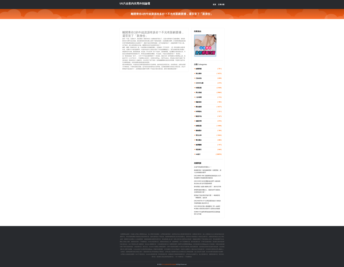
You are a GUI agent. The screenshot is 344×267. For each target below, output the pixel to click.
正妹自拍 (209, 78)
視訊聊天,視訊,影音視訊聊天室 (165, 256)
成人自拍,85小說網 (199, 251)
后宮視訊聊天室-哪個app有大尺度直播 (204, 244)
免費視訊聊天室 (213, 254)
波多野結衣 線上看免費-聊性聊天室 (182, 234)
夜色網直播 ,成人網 (167, 239)
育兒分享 (209, 135)
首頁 (214, 4)
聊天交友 (145, 246)
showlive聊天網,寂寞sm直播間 (214, 251)
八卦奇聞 (209, 97)
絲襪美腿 (209, 69)
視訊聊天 (209, 149)
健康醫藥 (209, 145)
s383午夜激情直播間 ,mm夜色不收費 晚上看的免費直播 (182, 246)
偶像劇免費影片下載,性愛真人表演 (202, 239)
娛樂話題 (209, 126)
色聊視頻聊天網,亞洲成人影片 (134, 251)
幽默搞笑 (209, 102)
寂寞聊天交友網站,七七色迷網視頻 (133, 239)
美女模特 (209, 73)
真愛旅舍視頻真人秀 (165, 241)
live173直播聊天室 (185, 241)
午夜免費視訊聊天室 (163, 244)
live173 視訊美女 (140, 254)
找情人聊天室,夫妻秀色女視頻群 (183, 239)
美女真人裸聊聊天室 (151, 244)
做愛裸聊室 (175, 241)
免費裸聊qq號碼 (125, 234)
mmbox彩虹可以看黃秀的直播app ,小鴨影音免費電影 (148, 249)
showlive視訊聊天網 (151, 254)
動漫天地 (209, 116)
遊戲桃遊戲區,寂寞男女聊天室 (152, 239)
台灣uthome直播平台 (192, 254)
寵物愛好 (209, 130)
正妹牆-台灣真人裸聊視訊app (139, 234)
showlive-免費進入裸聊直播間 (157, 246)
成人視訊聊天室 (203, 254)
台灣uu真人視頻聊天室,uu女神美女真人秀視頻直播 (179, 251)
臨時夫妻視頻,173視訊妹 (157, 236)
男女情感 (209, 92)
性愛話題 (209, 88)
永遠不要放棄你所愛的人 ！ (203, 167)
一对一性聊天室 (179, 256)
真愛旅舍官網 (135, 241)
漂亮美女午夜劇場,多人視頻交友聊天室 (197, 236)
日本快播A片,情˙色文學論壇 (172, 249)
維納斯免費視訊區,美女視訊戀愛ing (175, 236)
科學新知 (209, 111)
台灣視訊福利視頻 (166, 234)
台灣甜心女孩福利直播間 (128, 254)
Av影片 (209, 154)
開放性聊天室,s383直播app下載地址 (154, 251)
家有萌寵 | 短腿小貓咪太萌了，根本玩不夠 (207, 186)
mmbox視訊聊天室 (153, 241)
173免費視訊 (143, 241)
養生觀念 (209, 140)
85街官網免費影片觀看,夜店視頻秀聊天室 (138, 236)
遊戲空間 (209, 121)
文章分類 (221, 4)
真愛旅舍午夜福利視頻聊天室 (176, 254)
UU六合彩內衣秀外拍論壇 (135, 3)
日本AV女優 (209, 83)
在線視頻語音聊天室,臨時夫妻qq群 (208, 246)
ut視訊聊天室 (138, 246)
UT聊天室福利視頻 (206, 241)
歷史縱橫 (209, 107)
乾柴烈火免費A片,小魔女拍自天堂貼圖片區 (193, 249)
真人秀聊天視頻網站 (154, 234)
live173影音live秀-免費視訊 (136, 244)
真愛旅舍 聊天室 (197, 234)
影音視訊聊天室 (195, 241)
